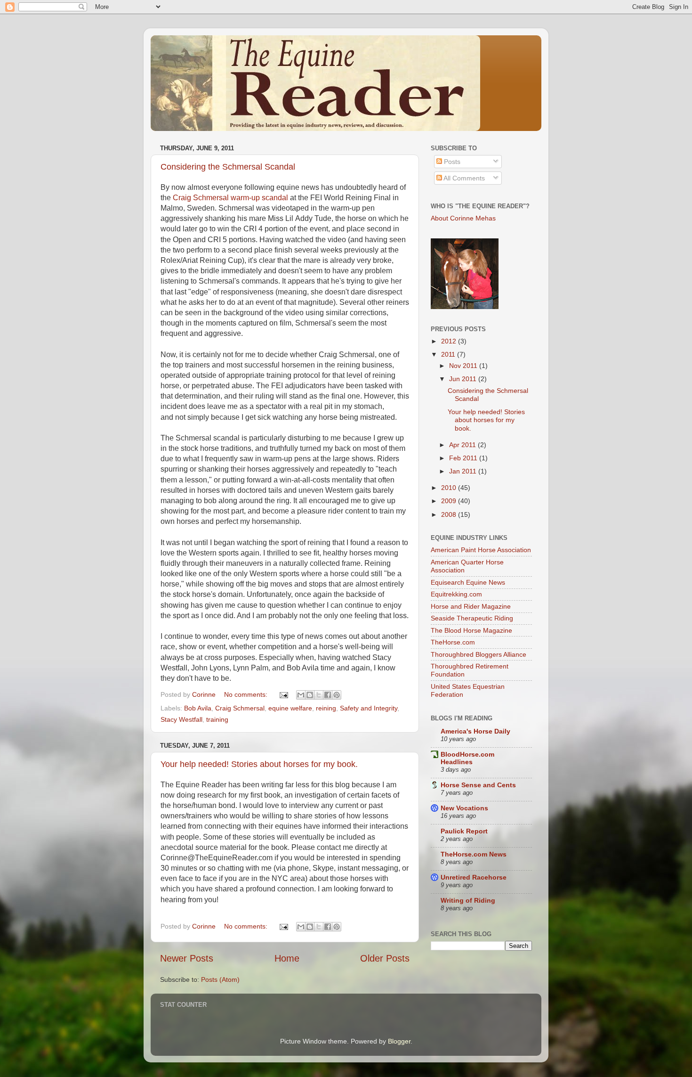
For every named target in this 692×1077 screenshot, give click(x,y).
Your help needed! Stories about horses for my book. (259, 764)
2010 (449, 487)
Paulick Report (464, 831)
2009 (449, 501)
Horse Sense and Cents (478, 785)
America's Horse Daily (475, 731)
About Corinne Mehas (463, 218)
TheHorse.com (453, 642)
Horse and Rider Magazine (471, 606)
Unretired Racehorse (474, 877)
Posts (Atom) (220, 979)
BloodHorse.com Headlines (467, 758)
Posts (451, 161)
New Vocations (464, 808)
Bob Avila (197, 708)
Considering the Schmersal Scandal (228, 166)
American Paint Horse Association (481, 550)
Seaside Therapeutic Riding (472, 618)
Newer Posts (186, 958)
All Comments (463, 178)
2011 (449, 354)
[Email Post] (283, 694)
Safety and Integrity (368, 708)
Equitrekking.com (456, 594)
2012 (449, 341)
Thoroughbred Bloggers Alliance (478, 654)
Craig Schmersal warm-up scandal (230, 198)
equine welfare (290, 708)
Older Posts (385, 958)
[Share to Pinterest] (336, 695)
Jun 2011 (463, 379)
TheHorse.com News (474, 854)
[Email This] (301, 695)
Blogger (399, 1041)
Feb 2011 (464, 458)
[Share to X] (318, 695)
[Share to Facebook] (327, 695)
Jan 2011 (463, 471)
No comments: (246, 694)
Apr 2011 (463, 445)
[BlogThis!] (309, 695)
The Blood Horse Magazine (471, 630)
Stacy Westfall (181, 719)
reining (326, 708)
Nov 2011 (464, 365)
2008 (449, 514)
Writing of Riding (468, 900)
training (217, 719)
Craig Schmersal (240, 708)
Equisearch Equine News (468, 582)
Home (286, 958)
